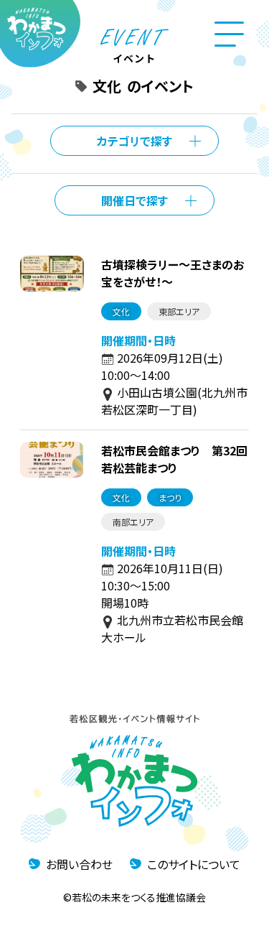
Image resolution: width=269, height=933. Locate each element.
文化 (121, 311)
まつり (170, 497)
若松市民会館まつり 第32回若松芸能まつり (174, 459)
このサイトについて (193, 864)
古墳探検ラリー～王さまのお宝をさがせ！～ (172, 273)
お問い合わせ (79, 864)
